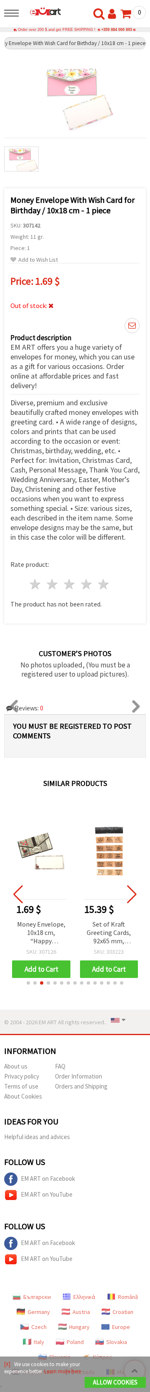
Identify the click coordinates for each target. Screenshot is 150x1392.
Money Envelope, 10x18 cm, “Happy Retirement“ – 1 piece (41, 933)
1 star (35, 584)
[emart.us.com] (42, 11)
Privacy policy (21, 1076)
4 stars (86, 584)
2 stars (52, 584)
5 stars (103, 584)
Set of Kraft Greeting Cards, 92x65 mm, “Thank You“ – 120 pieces (109, 933)
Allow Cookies (115, 1382)
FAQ (60, 1066)
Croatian (122, 1312)
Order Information (78, 1076)
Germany (39, 1312)
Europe (121, 1327)
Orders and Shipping (81, 1086)
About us (16, 1066)
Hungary (79, 1327)
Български (37, 1297)
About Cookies (23, 1096)
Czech (39, 1327)
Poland (75, 1342)
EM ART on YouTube (46, 1194)
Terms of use (21, 1086)
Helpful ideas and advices (37, 1137)
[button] (28, 983)
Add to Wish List (38, 260)
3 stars (69, 584)
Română (128, 1297)
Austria (81, 1312)
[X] (7, 1364)
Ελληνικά (84, 1297)
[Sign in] (114, 14)
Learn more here (62, 1371)
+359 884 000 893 (116, 30)
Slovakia (116, 1342)
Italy (39, 1342)
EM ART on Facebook (48, 1178)
